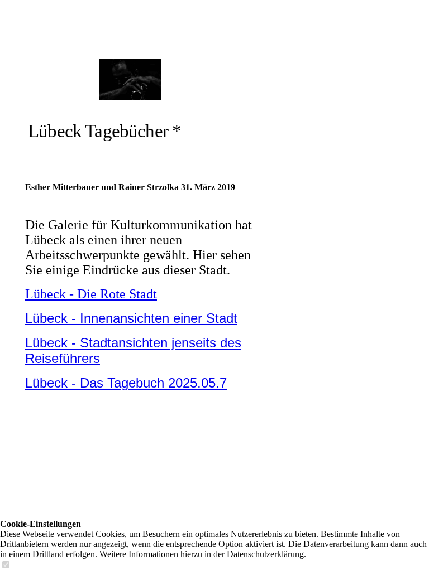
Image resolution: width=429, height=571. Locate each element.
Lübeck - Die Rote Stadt (91, 294)
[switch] (5, 565)
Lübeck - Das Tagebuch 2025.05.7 (126, 382)
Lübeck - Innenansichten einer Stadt (131, 318)
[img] (130, 79)
